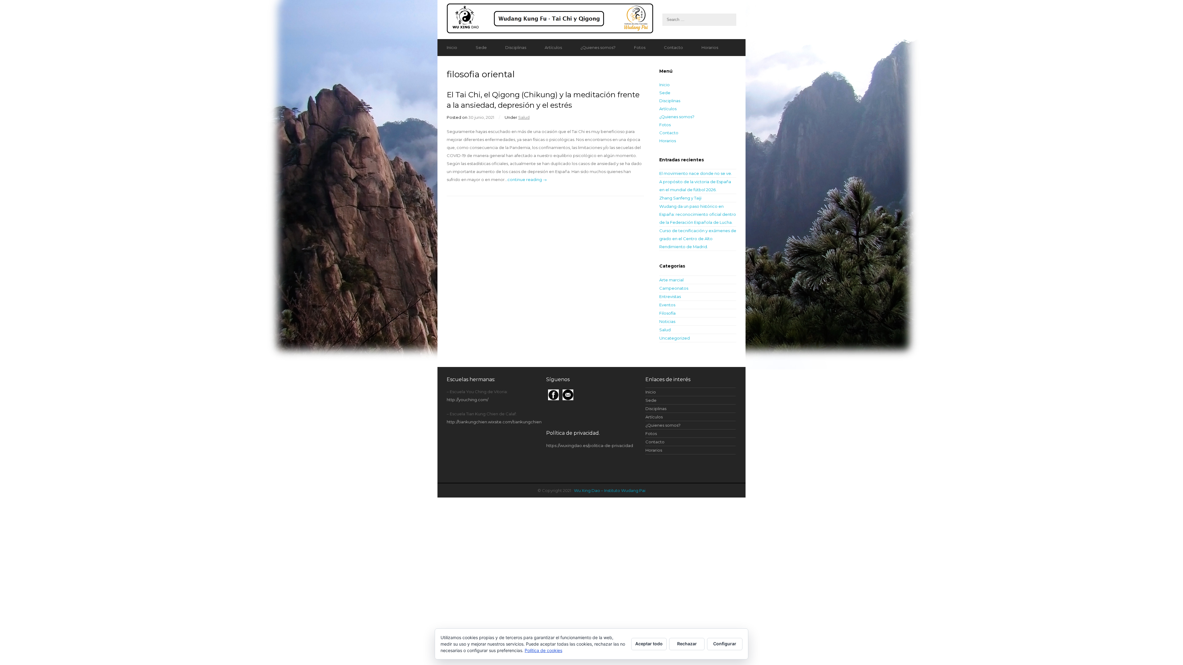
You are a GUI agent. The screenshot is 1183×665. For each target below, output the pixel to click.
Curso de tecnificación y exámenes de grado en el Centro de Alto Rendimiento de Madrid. (697, 238)
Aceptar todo (649, 643)
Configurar (724, 643)
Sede (481, 47)
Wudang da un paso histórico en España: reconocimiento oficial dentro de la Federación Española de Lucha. (697, 214)
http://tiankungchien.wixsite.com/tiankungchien (494, 421)
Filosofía (667, 313)
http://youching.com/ (467, 399)
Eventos (667, 304)
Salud (524, 117)
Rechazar (687, 643)
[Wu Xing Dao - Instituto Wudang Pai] (591, 19)
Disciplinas (515, 47)
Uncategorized (674, 338)
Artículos (553, 47)
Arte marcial (671, 279)
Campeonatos (673, 288)
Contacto (673, 47)
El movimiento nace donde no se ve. (695, 173)
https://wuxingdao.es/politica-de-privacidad (589, 445)
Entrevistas (670, 296)
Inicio (452, 47)
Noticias (667, 321)
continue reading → (527, 179)
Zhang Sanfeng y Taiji (680, 197)
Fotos (639, 47)
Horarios (709, 47)
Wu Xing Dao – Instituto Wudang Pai (609, 490)
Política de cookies (543, 650)
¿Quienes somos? (598, 47)
